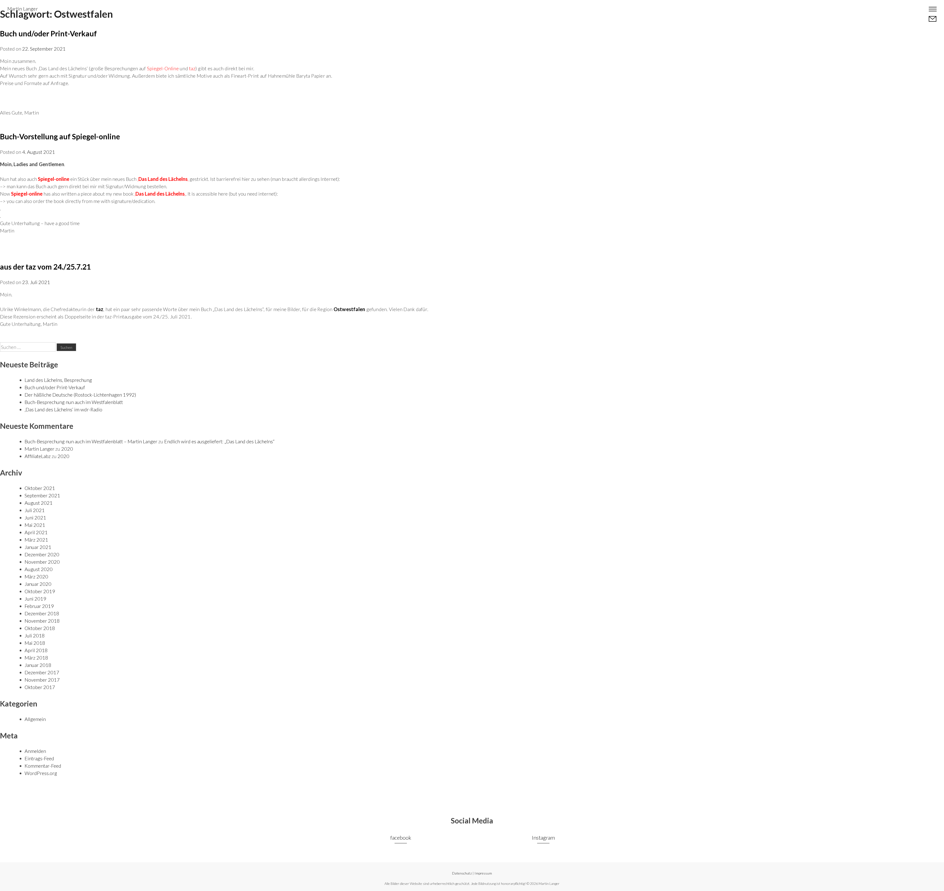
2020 (67, 449)
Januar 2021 (38, 547)
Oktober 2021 (40, 488)
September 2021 (42, 495)
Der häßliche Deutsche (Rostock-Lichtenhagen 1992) (80, 395)
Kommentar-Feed (43, 766)
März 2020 (36, 576)
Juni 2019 (35, 599)
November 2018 (42, 621)
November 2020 (42, 562)
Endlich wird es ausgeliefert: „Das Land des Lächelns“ (219, 441)
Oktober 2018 (40, 628)
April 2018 (36, 650)
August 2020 (39, 569)
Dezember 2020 (42, 554)
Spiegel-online (53, 179)
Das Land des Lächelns (160, 194)
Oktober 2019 (40, 591)
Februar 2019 (39, 606)
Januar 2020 (38, 584)
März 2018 (36, 658)
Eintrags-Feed (39, 758)
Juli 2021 (35, 510)
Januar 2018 (38, 665)
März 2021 (36, 540)
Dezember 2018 (42, 613)
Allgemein (35, 719)
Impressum (483, 873)
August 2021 (39, 503)
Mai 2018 (35, 643)
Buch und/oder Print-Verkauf (48, 33)
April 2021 (36, 532)
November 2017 (42, 680)
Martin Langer (22, 9)
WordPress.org (41, 773)
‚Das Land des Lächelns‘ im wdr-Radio (63, 409)
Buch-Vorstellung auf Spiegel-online (60, 136)
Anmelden (35, 751)
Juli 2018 (35, 635)
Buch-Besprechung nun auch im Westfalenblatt (74, 402)
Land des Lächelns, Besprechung (58, 380)
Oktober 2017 (40, 687)
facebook (400, 837)
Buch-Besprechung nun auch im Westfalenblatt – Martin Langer (91, 441)
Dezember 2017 (42, 672)
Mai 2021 (35, 525)
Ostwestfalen (349, 309)
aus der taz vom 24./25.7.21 (45, 266)
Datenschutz (462, 873)
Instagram (543, 837)
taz (99, 309)
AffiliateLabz (38, 456)
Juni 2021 (35, 517)
